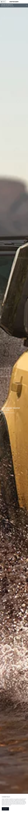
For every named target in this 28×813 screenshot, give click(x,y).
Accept (5, 808)
